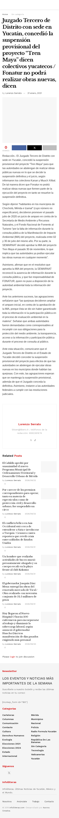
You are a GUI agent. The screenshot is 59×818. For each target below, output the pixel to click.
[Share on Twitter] (34, 147)
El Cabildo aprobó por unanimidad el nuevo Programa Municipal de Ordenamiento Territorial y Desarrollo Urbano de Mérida (20, 469)
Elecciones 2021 (11, 743)
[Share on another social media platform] (50, 147)
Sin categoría (17, 14)
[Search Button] (55, 4)
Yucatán (35, 758)
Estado (6, 752)
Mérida (35, 715)
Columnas (8, 719)
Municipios (37, 719)
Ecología (7, 739)
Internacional (9, 756)
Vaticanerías (38, 754)
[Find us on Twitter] (9, 773)
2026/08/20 (30, 644)
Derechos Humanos (13, 735)
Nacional (36, 723)
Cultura (6, 731)
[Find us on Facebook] (3, 773)
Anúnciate (22, 801)
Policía (35, 727)
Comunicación (10, 723)
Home (5, 14)
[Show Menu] (3, 4)
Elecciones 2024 (11, 748)
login (12, 656)
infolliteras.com (16, 807)
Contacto (7, 727)
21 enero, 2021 (35, 93)
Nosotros (7, 801)
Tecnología (37, 750)
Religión (35, 735)
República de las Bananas (40, 740)
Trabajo (35, 801)
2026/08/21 (29, 547)
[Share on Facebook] (19, 147)
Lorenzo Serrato (13, 93)
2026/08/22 (30, 480)
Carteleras (8, 715)
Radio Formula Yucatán (43, 731)
